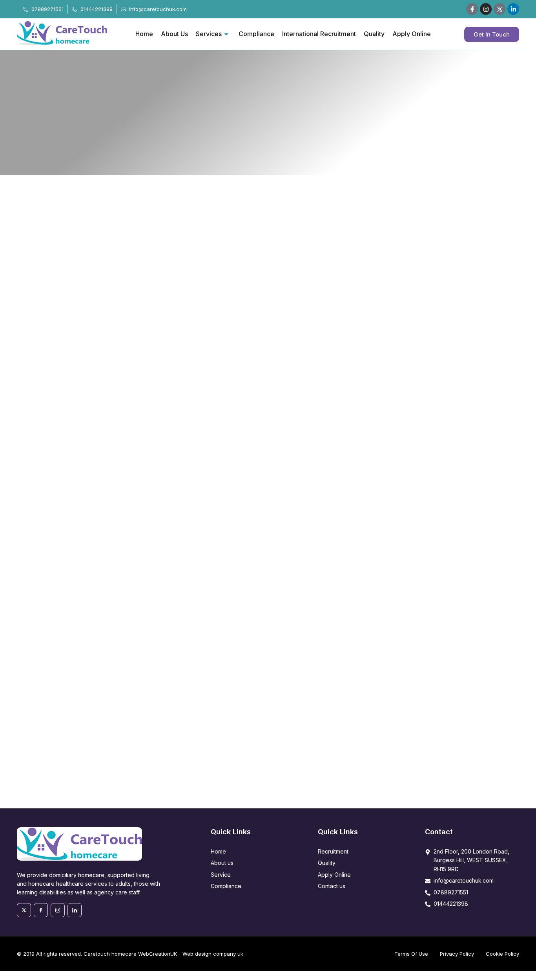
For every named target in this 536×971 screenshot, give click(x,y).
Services (209, 34)
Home (144, 34)
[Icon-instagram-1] (58, 910)
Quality (374, 34)
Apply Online (411, 34)
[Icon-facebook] (472, 9)
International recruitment (319, 34)
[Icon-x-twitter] (499, 9)
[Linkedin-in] (513, 9)
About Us (174, 34)
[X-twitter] (24, 910)
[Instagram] (486, 9)
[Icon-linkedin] (74, 910)
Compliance (256, 34)
